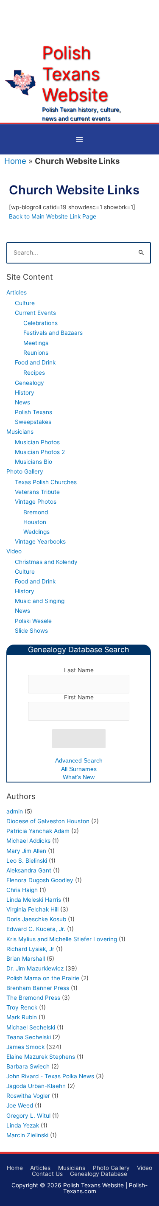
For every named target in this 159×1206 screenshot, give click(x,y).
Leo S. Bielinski (26, 860)
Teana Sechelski (28, 1037)
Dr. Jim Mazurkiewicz (35, 968)
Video (14, 551)
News (22, 402)
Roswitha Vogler (28, 1095)
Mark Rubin (21, 1017)
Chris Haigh (22, 889)
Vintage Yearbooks (40, 541)
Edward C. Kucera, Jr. (35, 929)
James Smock (25, 1046)
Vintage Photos (35, 501)
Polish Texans (33, 412)
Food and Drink (35, 362)
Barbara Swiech (28, 1066)
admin (14, 811)
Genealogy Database (98, 1173)
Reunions (35, 352)
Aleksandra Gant (28, 870)
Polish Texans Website (75, 73)
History (24, 392)
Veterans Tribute (37, 491)
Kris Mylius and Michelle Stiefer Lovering (61, 939)
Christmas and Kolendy (46, 561)
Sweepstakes (33, 421)
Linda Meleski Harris (33, 899)
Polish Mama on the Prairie (42, 978)
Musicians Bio (33, 461)
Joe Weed (19, 1105)
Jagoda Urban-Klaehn (36, 1086)
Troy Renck (21, 1007)
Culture (25, 303)
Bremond (35, 512)
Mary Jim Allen (26, 850)
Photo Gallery (24, 471)
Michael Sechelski (30, 1027)
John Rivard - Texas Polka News (50, 1076)
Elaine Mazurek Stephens (40, 1056)
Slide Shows (31, 630)
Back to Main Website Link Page (52, 216)
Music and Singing (39, 600)
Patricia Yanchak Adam (38, 830)
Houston (34, 522)
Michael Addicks (28, 840)
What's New (79, 777)
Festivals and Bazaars (53, 332)
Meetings (35, 342)
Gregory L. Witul (28, 1115)
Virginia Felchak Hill (32, 909)
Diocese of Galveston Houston (47, 821)
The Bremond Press (33, 997)
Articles (16, 292)
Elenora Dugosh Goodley (39, 880)
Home (15, 161)
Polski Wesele (33, 620)
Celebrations (40, 323)
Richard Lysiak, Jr (30, 948)
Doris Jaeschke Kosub (36, 919)
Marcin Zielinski (27, 1135)
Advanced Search (79, 760)
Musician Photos (37, 442)
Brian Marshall (25, 958)
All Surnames (79, 769)
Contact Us (47, 1173)
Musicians (19, 431)
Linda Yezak (22, 1125)
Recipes (34, 372)
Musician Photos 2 (40, 452)
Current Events (35, 312)
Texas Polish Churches (46, 482)
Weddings (36, 531)
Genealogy (29, 382)
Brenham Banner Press (37, 987)
